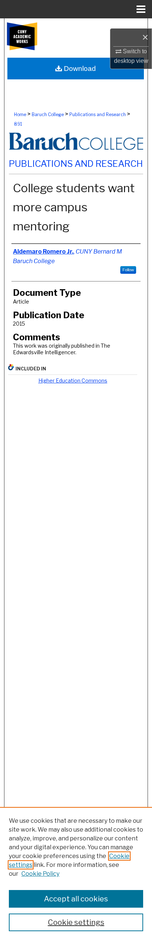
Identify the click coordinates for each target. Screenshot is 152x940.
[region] (76, 873)
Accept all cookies (76, 898)
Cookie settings (76, 922)
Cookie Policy (40, 873)
